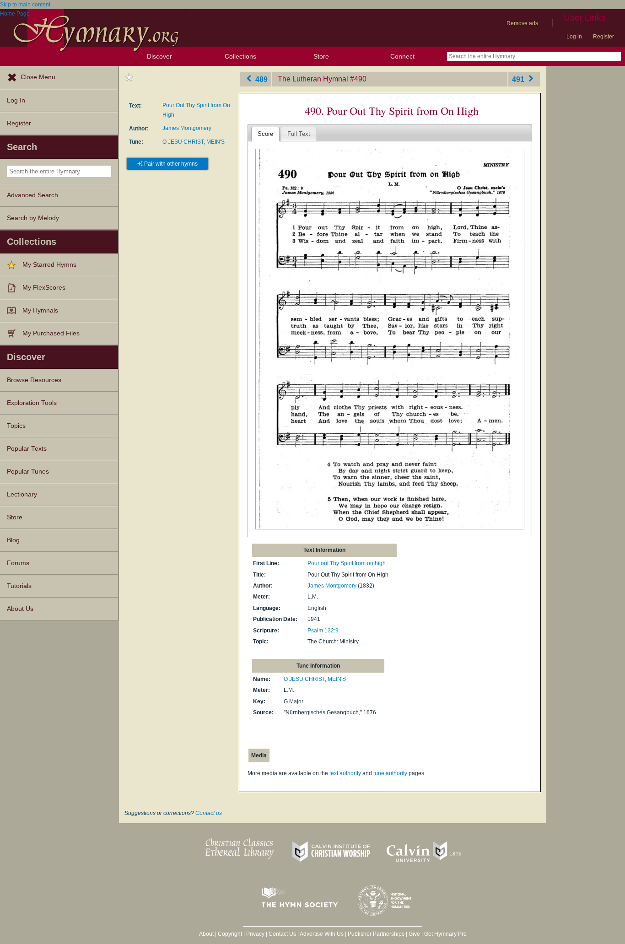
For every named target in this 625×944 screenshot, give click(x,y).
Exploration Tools (32, 402)
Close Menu (38, 77)
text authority (345, 773)
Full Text (298, 133)
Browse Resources (34, 380)
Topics (16, 425)
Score (265, 133)
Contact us (208, 813)
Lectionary (22, 494)
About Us (20, 608)
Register (603, 36)
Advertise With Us (322, 934)
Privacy (255, 934)
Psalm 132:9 (323, 630)
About (206, 934)
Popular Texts (27, 448)
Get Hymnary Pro (445, 934)
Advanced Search (32, 195)
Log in (574, 36)
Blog (13, 540)
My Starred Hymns (49, 264)
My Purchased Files (51, 333)
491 (519, 79)
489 (260, 79)
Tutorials (19, 586)
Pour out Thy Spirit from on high (346, 563)
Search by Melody (33, 218)
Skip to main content (25, 4)
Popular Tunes (28, 471)
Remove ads (522, 23)
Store (321, 56)
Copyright (230, 934)
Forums (18, 563)
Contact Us (282, 934)
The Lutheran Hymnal (313, 79)
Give (414, 934)
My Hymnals (40, 310)
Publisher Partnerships (376, 934)
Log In (16, 100)
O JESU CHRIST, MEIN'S (193, 142)
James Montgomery (186, 128)
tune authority (390, 773)
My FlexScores (43, 287)
